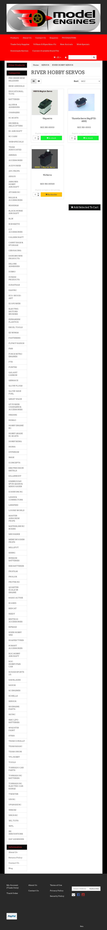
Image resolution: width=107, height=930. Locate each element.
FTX (11, 362)
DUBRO (12, 272)
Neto (81, 926)
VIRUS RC (13, 815)
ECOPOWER (14, 303)
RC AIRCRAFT (15, 131)
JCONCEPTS (14, 463)
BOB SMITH (14, 224)
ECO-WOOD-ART (15, 297)
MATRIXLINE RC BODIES (17, 527)
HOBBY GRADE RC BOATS (16, 434)
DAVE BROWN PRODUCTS (15, 257)
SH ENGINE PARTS (14, 707)
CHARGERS (14, 112)
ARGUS (12, 176)
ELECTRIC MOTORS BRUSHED (14, 311)
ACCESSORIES (15, 160)
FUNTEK (13, 367)
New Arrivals (66, 44)
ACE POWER (15, 166)
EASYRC (13, 290)
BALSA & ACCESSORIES (15, 198)
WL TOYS (13, 821)
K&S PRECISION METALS (16, 469)
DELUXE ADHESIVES (14, 265)
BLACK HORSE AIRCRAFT (16, 212)
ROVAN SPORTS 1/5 (16, 673)
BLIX (11, 219)
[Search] (94, 57)
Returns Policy (15, 858)
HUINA (12, 447)
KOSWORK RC (16, 492)
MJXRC (12, 553)
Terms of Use (56, 885)
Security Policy (57, 896)
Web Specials (83, 44)
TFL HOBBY (14, 757)
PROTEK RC (14, 582)
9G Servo (47, 175)
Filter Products (17, 65)
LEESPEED (13, 505)
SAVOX (12, 685)
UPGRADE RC (15, 805)
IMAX (11, 457)
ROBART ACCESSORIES (15, 647)
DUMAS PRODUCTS (14, 278)
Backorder (52, 194)
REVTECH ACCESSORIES (15, 620)
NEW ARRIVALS (16, 86)
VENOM (12, 810)
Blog (11, 868)
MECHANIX (14, 534)
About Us (27, 38)
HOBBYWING (15, 441)
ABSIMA (13, 155)
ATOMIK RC (14, 192)
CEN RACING (15, 250)
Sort (75, 81)
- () (57, 57)
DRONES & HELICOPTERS (16, 124)
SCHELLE (13, 696)
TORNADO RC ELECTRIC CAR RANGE (16, 786)
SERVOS (12, 701)
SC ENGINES (14, 691)
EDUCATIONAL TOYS (16, 92)
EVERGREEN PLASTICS (14, 320)
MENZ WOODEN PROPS (17, 540)
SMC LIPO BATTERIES (14, 721)
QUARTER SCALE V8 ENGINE (14, 589)
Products (14, 38)
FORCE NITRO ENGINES (15, 355)
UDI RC (12, 799)
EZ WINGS (14, 333)
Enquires (54, 38)
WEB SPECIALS (16, 142)
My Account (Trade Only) (13, 886)
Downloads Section (19, 51)
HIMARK (13, 415)
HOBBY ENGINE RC (16, 426)
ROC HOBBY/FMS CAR (15, 664)
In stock (52, 138)
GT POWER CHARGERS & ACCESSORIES (15, 407)
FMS (11, 349)
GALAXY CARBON (13, 373)
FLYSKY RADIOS (16, 343)
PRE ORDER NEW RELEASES (17, 79)
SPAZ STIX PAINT (14, 729)
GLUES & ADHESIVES (14, 106)
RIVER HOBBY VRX (15, 633)
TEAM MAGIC (15, 746)
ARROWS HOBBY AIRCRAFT (14, 184)
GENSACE (13, 380)
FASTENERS (14, 338)
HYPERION (14, 452)
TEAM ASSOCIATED (15, 148)
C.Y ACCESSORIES (15, 230)
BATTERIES (14, 99)
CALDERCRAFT (16, 237)
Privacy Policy (56, 891)
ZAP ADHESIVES (16, 839)
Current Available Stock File (45, 51)
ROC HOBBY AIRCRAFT (14, 654)
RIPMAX (13, 627)
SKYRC (12, 714)
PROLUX (13, 577)
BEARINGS (14, 205)
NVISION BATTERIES (14, 559)
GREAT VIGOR (15, 399)
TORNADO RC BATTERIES (15, 776)
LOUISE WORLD (16, 510)
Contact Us (40, 38)
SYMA (12, 736)
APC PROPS (14, 171)
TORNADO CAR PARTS (16, 769)
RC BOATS (13, 118)
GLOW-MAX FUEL (15, 392)
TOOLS (12, 762)
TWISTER (13, 794)
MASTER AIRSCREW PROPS (14, 518)
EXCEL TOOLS (16, 327)
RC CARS (13, 136)
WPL (11, 826)
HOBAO (12, 420)
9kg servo (47, 118)
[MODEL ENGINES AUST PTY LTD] (53, 17)
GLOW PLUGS (15, 386)
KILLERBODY (15, 476)
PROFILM (13, 571)
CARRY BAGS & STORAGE (16, 244)
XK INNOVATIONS (16, 832)
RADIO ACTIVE (16, 598)
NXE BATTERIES (16, 566)
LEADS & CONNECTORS (16, 498)
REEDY (12, 614)
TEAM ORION (15, 752)
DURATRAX (14, 285)
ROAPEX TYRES (16, 640)
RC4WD (12, 603)
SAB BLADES (15, 680)
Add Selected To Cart (85, 207)
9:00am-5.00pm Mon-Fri (44, 44)
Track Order (12, 893)
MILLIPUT (14, 547)
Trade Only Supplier (19, 44)
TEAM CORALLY (17, 741)
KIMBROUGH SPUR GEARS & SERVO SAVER (16, 483)
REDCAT (13, 608)
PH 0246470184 (69, 38)
